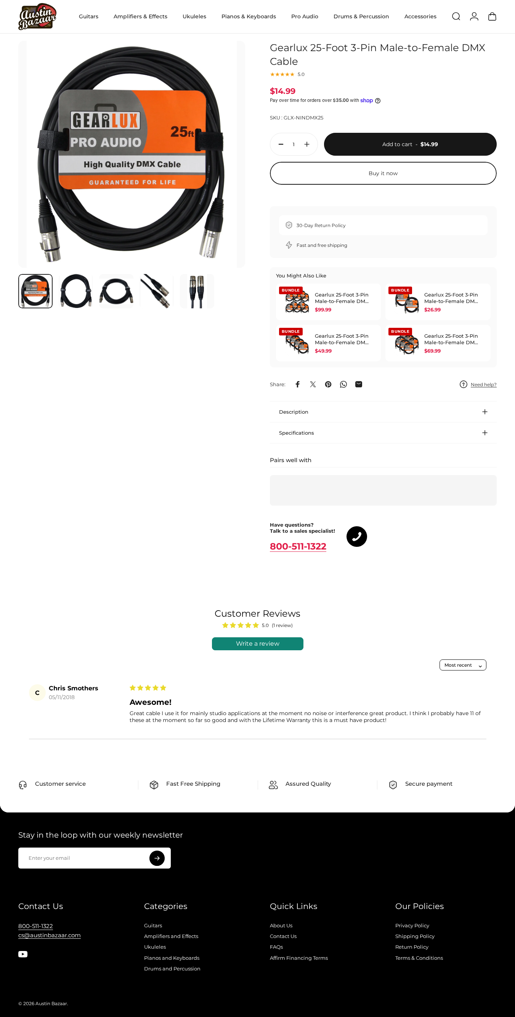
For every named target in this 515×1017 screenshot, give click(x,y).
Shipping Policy (415, 936)
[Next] (225, 167)
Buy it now (383, 173)
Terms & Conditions (419, 958)
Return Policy (411, 947)
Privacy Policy (412, 925)
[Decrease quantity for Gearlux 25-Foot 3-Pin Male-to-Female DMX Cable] (279, 144)
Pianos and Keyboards (171, 958)
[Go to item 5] (197, 291)
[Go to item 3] (116, 291)
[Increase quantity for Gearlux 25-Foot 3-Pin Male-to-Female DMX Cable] (309, 144)
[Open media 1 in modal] (131, 154)
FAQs (276, 947)
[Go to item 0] (35, 291)
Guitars (153, 925)
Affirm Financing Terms (299, 958)
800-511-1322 (298, 546)
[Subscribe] (157, 858)
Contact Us (283, 936)
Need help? (484, 384)
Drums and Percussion (172, 968)
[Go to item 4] (157, 291)
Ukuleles (155, 947)
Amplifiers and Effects (171, 936)
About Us (281, 925)
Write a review (257, 643)
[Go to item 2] (76, 291)
